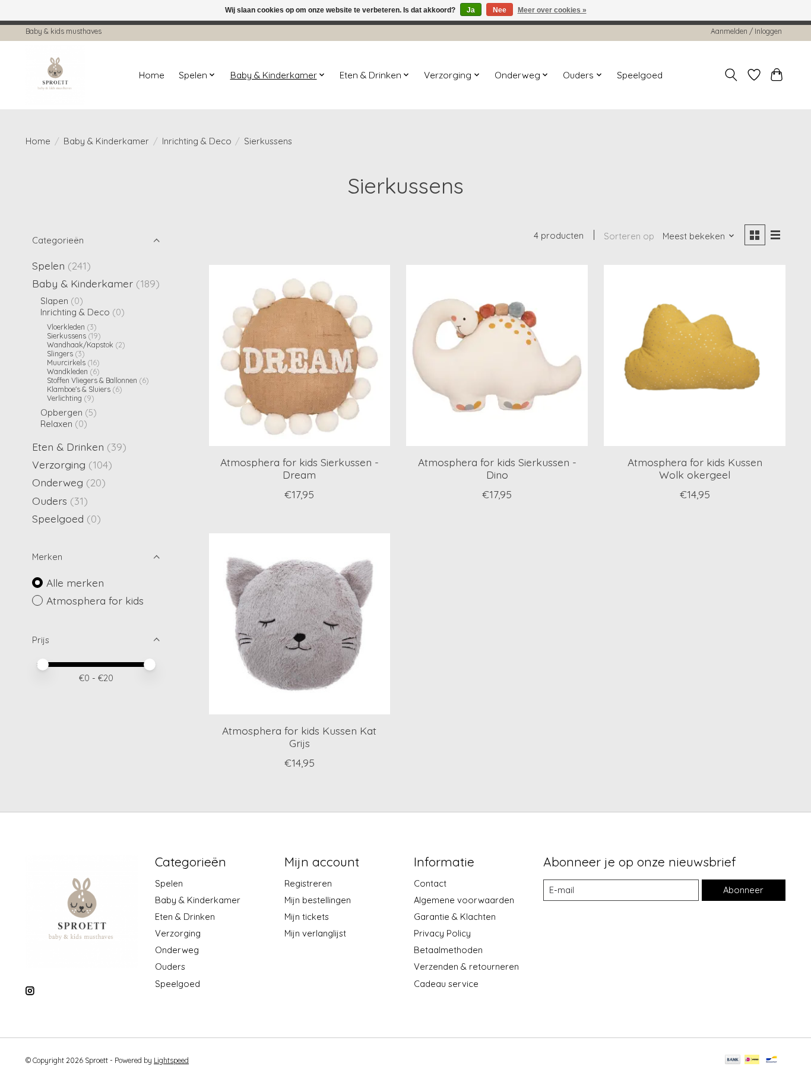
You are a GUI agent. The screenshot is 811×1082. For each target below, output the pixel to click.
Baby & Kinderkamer (106, 141)
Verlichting (64, 398)
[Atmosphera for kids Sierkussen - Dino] (496, 355)
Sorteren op (629, 236)
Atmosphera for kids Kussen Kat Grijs (299, 736)
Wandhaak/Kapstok (80, 344)
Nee (499, 10)
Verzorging (58, 464)
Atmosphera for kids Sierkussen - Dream (299, 468)
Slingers (60, 353)
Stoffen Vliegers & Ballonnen (92, 380)
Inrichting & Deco (197, 141)
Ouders (49, 500)
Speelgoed (640, 75)
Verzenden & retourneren (466, 966)
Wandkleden (67, 371)
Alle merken (75, 582)
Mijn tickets (306, 916)
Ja (471, 10)
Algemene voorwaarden (464, 900)
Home (151, 75)
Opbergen (61, 412)
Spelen (48, 265)
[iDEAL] (752, 1060)
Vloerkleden (66, 326)
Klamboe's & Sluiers (78, 389)
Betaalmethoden (448, 950)
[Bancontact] (771, 1060)
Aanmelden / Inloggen (746, 31)
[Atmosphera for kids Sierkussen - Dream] (299, 355)
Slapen (54, 300)
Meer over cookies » (552, 10)
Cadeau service (446, 983)
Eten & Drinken (68, 446)
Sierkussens (66, 335)
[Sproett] (55, 75)
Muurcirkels (66, 362)
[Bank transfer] (732, 1060)
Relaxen (56, 423)
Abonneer (743, 890)
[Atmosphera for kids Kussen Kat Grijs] (299, 623)
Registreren (308, 883)
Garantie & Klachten (455, 916)
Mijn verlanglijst (315, 933)
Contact (430, 883)
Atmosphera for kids (95, 600)
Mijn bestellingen (317, 900)
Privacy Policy (442, 933)
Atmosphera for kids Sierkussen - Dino (497, 468)
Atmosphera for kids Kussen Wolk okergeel (695, 468)
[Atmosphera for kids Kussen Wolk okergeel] (694, 355)
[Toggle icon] (731, 75)
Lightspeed (171, 1060)
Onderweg (57, 482)
